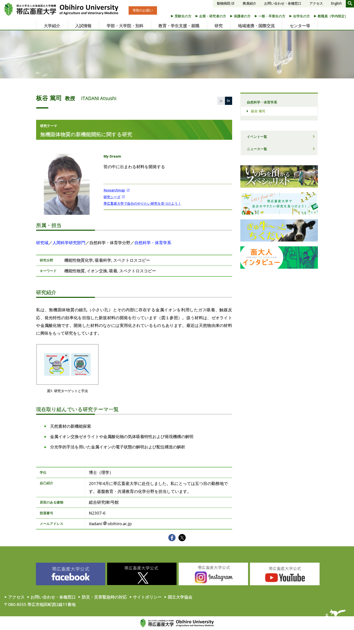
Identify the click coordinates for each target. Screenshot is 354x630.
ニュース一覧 (257, 148)
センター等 (300, 25)
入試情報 (83, 25)
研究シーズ (112, 197)
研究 (219, 25)
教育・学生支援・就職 (178, 25)
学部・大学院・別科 (125, 25)
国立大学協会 (180, 597)
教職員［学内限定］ (333, 16)
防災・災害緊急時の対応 (104, 597)
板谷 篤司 (258, 111)
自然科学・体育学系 (152, 242)
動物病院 (223, 3)
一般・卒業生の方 (271, 16)
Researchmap (114, 190)
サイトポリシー (147, 597)
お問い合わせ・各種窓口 (282, 3)
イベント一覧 (257, 136)
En (228, 100)
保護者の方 (242, 16)
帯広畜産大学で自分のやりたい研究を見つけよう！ (142, 203)
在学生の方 (301, 16)
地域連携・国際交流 (256, 25)
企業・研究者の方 (212, 16)
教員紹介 (249, 3)
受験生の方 (183, 16)
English (336, 3)
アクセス (316, 3)
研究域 (42, 242)
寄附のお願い (143, 10)
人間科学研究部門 (68, 242)
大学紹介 (52, 25)
